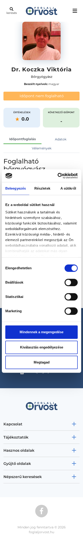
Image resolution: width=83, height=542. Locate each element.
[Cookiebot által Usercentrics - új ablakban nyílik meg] (58, 176)
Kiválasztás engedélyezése (41, 347)
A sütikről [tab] (68, 188)
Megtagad (42, 362)
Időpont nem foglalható (42, 96)
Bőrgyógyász (41, 77)
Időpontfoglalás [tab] (22, 139)
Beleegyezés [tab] (15, 188)
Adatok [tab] (60, 139)
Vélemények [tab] (41, 148)
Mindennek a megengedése (41, 332)
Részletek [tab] (42, 188)
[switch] (71, 282)
